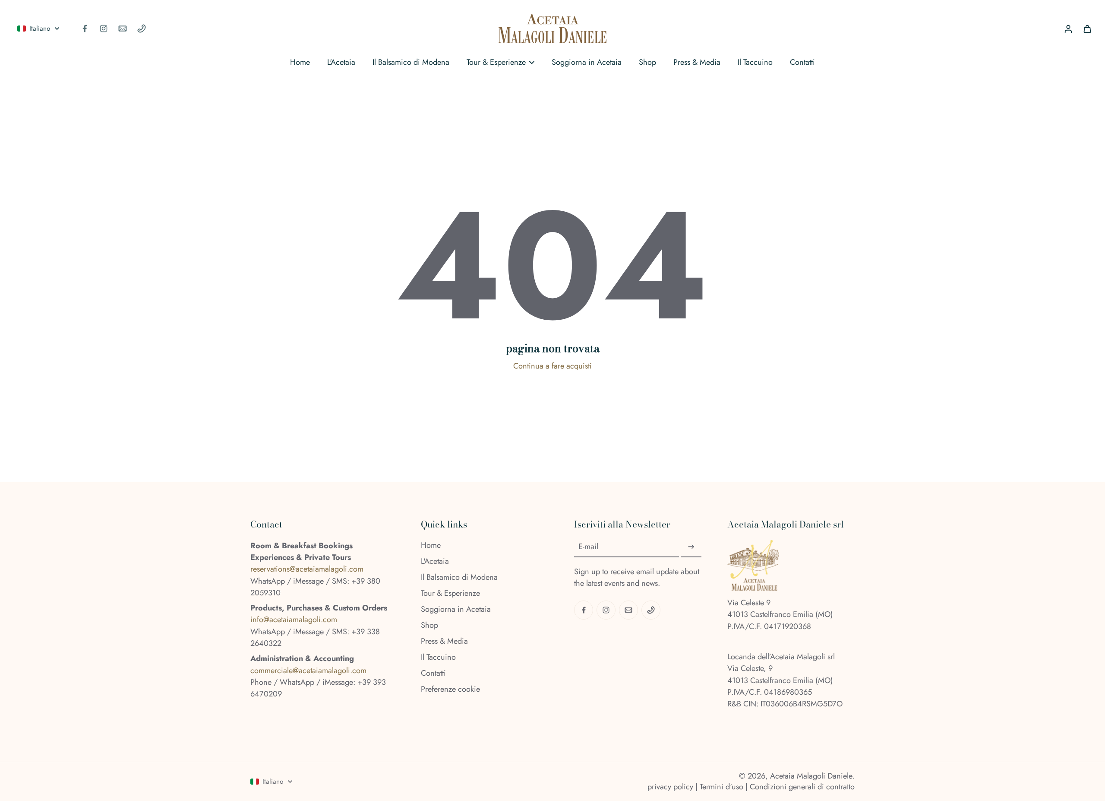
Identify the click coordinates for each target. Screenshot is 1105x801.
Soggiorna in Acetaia (456, 609)
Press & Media (444, 641)
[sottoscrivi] (691, 547)
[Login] (1067, 28)
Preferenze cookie (450, 689)
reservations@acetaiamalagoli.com (306, 569)
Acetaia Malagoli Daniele (811, 776)
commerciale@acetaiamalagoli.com (308, 670)
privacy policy (670, 786)
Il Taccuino (438, 657)
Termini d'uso (721, 786)
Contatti (433, 673)
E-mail (588, 546)
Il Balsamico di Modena (459, 577)
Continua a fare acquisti (552, 366)
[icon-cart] (1086, 28)
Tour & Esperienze (450, 593)
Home (431, 545)
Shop (429, 625)
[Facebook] (84, 28)
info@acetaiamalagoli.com (293, 619)
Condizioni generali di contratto (802, 786)
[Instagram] (103, 28)
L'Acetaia (435, 561)
